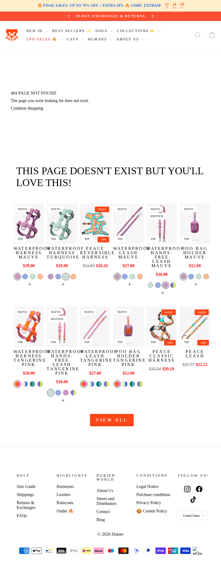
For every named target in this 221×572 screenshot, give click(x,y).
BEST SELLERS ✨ (71, 31)
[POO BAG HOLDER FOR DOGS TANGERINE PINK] (128, 326)
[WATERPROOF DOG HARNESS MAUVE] (29, 224)
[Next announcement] (152, 16)
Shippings (25, 494)
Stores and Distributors (106, 501)
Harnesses (65, 486)
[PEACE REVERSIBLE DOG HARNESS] (95, 224)
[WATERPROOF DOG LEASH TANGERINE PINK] (95, 326)
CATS (73, 39)
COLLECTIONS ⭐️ (136, 31)
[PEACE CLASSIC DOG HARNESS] (162, 326)
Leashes (63, 494)
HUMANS (98, 39)
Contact (103, 511)
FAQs (22, 515)
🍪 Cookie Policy (151, 511)
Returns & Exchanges (26, 505)
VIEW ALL (112, 420)
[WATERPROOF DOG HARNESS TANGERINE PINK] (29, 326)
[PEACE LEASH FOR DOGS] (195, 326)
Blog (100, 519)
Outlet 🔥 (65, 511)
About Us (104, 490)
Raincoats (65, 502)
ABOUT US (128, 39)
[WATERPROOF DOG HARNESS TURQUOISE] (62, 224)
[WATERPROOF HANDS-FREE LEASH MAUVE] (162, 224)
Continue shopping (27, 108)
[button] (17, 276)
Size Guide (26, 486)
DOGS (102, 31)
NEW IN (35, 31)
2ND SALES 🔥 (42, 39)
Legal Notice (147, 486)
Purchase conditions (153, 494)
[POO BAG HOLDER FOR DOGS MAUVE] (195, 224)
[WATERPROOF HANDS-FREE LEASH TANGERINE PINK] (62, 326)
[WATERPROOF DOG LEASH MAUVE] (128, 224)
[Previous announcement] (68, 16)
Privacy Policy (148, 502)
